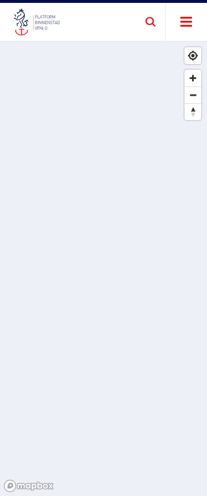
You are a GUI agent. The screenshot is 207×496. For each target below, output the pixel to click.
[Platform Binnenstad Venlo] (37, 22)
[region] (103, 269)
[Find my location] (193, 55)
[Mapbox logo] (28, 486)
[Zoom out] (193, 95)
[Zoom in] (193, 78)
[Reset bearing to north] (193, 111)
